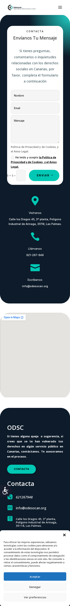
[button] (64, 535)
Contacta (21, 469)
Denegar (35, 587)
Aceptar (35, 576)
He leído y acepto (34, 162)
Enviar (43, 175)
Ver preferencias (35, 597)
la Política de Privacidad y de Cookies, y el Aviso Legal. (34, 162)
